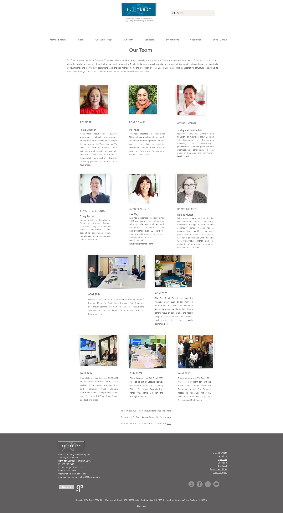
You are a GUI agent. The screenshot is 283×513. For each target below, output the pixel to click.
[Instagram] (191, 484)
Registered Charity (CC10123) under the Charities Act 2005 (133, 500)
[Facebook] (200, 484)
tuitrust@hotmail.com (142, 244)
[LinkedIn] (208, 484)
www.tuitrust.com (67, 470)
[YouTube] (216, 484)
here (169, 423)
